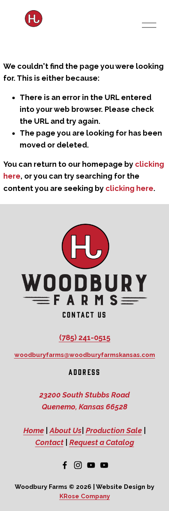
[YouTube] (91, 465)
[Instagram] (78, 465)
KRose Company (84, 496)
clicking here (129, 188)
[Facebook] (65, 465)
